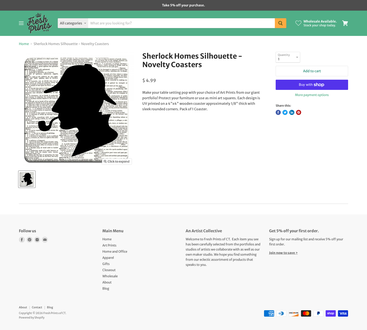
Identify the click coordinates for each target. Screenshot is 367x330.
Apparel (108, 258)
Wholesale (110, 276)
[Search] (280, 23)
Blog (105, 288)
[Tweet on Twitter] (285, 112)
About (107, 282)
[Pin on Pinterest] (298, 112)
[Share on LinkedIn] (291, 112)
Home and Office (114, 251)
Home (24, 44)
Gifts (106, 264)
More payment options (312, 95)
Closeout (109, 270)
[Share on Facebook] (278, 112)
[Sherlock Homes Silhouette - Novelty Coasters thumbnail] (26, 179)
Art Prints (109, 245)
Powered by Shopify (31, 317)
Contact (37, 307)
